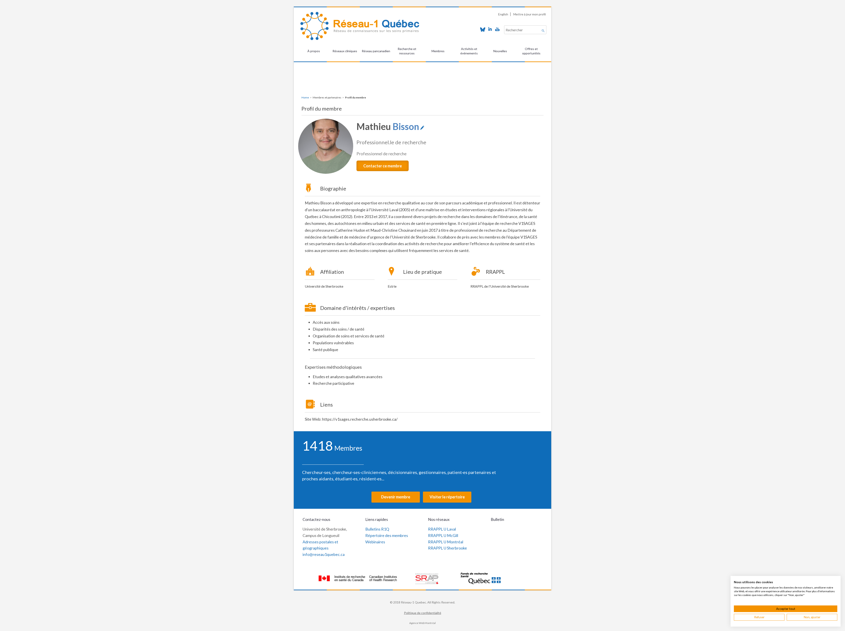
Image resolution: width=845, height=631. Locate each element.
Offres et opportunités (531, 51)
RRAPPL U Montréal (445, 541)
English (503, 14)
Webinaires (375, 541)
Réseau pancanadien (376, 51)
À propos (313, 51)
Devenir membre (395, 496)
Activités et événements (469, 51)
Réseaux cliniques (344, 51)
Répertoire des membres (386, 535)
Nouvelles (500, 51)
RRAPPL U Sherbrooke (447, 548)
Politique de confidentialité (422, 613)
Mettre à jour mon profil (529, 14)
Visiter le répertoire (447, 496)
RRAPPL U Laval (442, 529)
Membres (438, 51)
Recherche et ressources (407, 51)
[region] (422, 73)
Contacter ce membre (382, 165)
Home (305, 97)
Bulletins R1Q (377, 529)
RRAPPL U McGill (443, 535)
